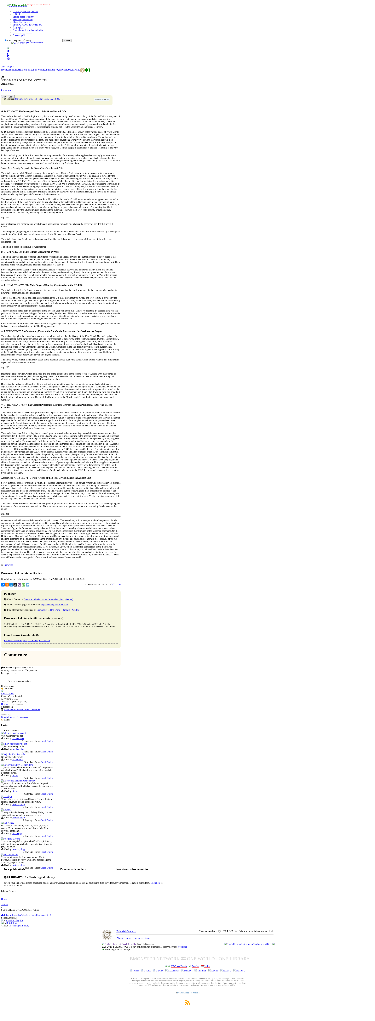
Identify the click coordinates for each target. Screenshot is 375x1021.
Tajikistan (201, 970)
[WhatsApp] (23, 585)
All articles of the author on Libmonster (22, 709)
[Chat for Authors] (8, 56)
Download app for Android (188, 993)
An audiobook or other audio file (28, 30)
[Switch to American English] (8, 48)
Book (17, 14)
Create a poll (19, 35)
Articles (4, 904)
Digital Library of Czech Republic (120, 944)
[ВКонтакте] (3, 585)
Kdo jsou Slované (12, 838)
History (4, 704)
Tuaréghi (8, 796)
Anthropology (18, 804)
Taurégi (7, 809)
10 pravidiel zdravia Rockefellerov (19, 780)
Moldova (188, 970)
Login (9, 66)
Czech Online (7, 693)
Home (4, 899)
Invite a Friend (30, 915)
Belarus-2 (240, 970)
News (128, 938)
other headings (17, 704)
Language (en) (44, 915)
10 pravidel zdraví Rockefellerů (18, 765)
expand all (32, 670)
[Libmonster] (107, 939)
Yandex (75, 610)
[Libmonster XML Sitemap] (187, 1004)
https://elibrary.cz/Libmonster (54, 604)
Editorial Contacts (126, 931)
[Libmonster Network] (247, 944)
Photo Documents (21, 22)
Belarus (147, 970)
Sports (15, 775)
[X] (15, 585)
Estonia (214, 970)
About (119, 938)
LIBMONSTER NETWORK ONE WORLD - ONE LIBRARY (187, 958)
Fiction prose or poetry (23, 17)
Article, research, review (26, 11)
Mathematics (18, 738)
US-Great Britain (179, 966)
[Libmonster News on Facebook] (7, 53)
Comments (7, 90)
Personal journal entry (23, 19)
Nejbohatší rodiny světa (14, 754)
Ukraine (159, 970)
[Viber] (19, 585)
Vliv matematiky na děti (15, 733)
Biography (18, 27)
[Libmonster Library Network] (273, 944)
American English (14, 920)
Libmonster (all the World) (49, 610)
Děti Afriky (9, 823)
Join (3, 66)
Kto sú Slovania (11, 854)
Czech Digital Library (19, 925)
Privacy (7, 915)
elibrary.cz (8, 565)
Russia (136, 970)
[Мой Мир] (11, 585)
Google (66, 610)
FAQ (20, 915)
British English (13, 923)
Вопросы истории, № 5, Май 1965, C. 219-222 (37, 99)
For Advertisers (142, 938)
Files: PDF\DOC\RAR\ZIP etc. (27, 24)
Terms (14, 915)
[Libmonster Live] (8, 59)
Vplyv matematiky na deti (15, 743)
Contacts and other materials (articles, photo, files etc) (48, 599)
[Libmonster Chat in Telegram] (220, 931)
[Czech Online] (2, 691)
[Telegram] (27, 585)
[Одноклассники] (7, 585)
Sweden (195, 966)
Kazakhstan (173, 970)
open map (182, 947)
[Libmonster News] (8, 51)
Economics (17, 759)
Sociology (17, 833)
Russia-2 (227, 970)
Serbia (207, 966)
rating (16, 699)
